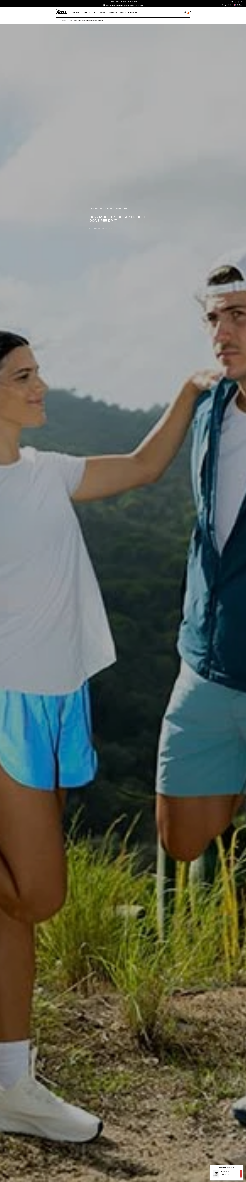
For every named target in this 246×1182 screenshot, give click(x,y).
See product (225, 1174)
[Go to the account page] (184, 12)
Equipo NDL (96, 228)
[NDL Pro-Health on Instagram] (235, 2)
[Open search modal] (180, 12)
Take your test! (226, 5)
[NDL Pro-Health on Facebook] (232, 2)
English (239, 5)
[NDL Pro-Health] (61, 12)
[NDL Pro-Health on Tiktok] (239, 2)
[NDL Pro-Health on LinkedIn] (242, 2)
